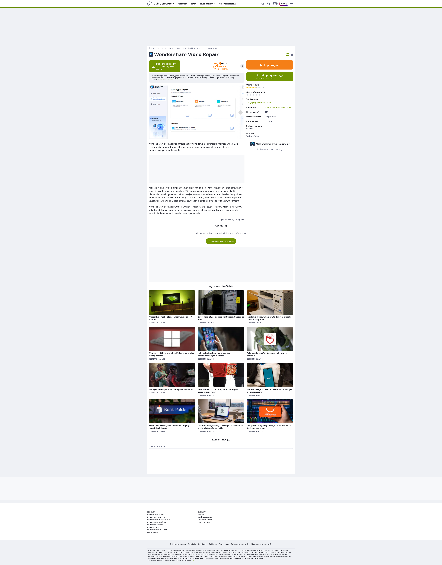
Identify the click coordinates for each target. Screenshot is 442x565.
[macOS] (292, 54)
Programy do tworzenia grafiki (157, 530)
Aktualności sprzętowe (205, 517)
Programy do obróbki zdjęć (155, 515)
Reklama (213, 544)
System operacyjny (204, 522)
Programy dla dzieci (153, 527)
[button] (291, 4)
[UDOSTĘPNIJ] (242, 66)
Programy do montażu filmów (156, 522)
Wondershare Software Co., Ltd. (278, 107)
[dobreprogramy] (166, 3)
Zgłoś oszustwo (207, 4)
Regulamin (202, 544)
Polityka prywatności (240, 544)
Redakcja (192, 544)
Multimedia (166, 48)
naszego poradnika (167, 80)
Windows (156, 48)
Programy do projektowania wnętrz (158, 520)
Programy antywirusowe (155, 525)
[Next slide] (240, 112)
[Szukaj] (263, 4)
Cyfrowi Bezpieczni (227, 4)
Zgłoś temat (224, 544)
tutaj (193, 560)
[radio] (247, 88)
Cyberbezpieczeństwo (205, 520)
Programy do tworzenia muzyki (157, 517)
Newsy (193, 4)
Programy (182, 4)
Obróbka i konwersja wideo (184, 48)
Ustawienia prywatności (261, 544)
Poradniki (201, 515)
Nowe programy (152, 532)
